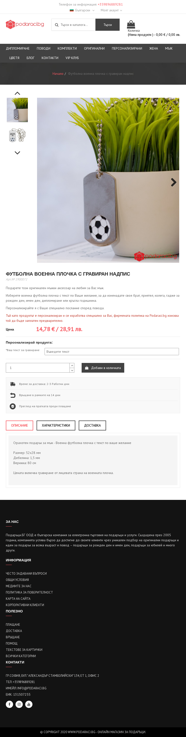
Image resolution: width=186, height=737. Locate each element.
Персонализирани (127, 48)
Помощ (11, 643)
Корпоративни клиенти (25, 605)
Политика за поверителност (29, 592)
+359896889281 (110, 4)
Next (17, 150)
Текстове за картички (24, 650)
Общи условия (17, 580)
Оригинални (94, 48)
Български (83, 10)
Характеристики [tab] (56, 425)
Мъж (168, 48)
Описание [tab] (19, 425)
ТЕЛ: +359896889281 (20, 682)
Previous (17, 90)
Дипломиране (18, 48)
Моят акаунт (110, 10)
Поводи (43, 48)
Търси (107, 25)
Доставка (14, 631)
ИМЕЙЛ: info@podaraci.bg (26, 688)
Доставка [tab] (92, 425)
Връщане (13, 637)
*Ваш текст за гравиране (22, 350)
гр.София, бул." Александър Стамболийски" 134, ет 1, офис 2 (52, 676)
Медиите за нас (18, 586)
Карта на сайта (18, 599)
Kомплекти (67, 48)
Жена (153, 48)
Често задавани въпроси (26, 574)
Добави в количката (105, 368)
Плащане (13, 625)
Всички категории (21, 656)
